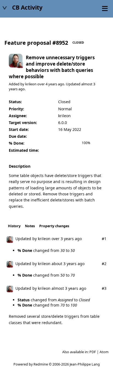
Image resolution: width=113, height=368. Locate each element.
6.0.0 (62, 122)
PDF (92, 352)
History (14, 226)
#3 (104, 288)
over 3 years (63, 238)
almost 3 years (65, 288)
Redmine (40, 364)
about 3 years (64, 263)
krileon (30, 84)
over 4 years (47, 84)
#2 (104, 263)
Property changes (54, 226)
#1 (104, 238)
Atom (104, 352)
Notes (30, 226)
